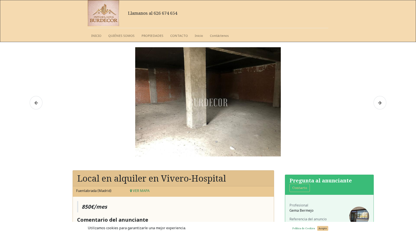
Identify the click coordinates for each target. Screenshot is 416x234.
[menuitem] (96, 36)
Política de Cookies (303, 228)
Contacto (299, 188)
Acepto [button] (322, 228)
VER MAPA (141, 190)
